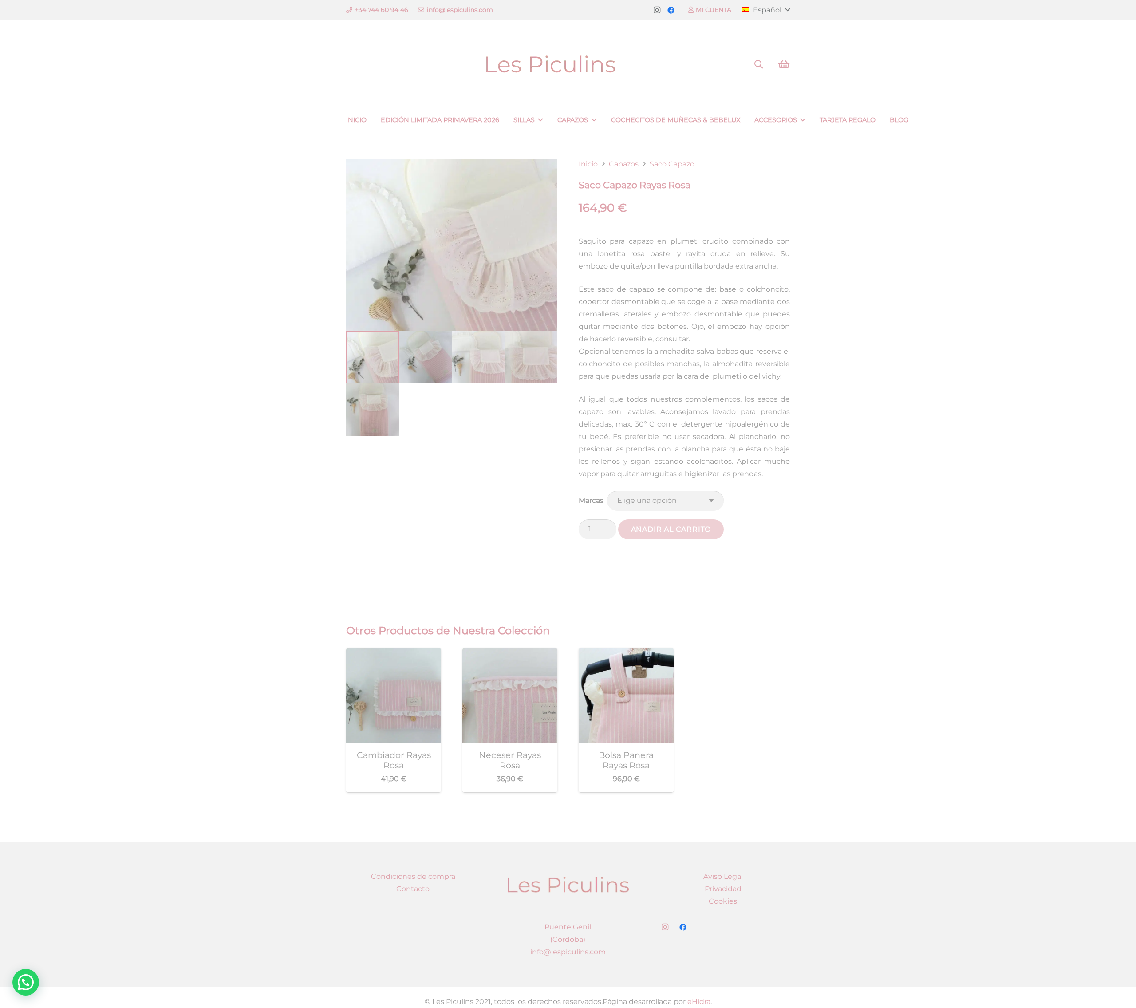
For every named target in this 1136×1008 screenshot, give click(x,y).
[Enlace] (568, 64)
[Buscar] (758, 65)
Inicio (588, 164)
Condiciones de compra (413, 876)
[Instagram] (657, 10)
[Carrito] (784, 64)
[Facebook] (671, 10)
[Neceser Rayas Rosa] (509, 654)
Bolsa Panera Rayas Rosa (626, 760)
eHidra (698, 1001)
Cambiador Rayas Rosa (394, 760)
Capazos (624, 164)
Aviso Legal (723, 876)
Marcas (591, 500)
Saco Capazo (672, 164)
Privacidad (723, 889)
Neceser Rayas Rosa (510, 760)
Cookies (723, 901)
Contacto (413, 889)
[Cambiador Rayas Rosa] (393, 654)
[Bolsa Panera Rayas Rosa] (626, 654)
